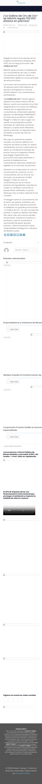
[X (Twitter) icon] (20, 777)
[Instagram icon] (24, 777)
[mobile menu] (2, 3)
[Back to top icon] (21, 763)
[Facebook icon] (18, 777)
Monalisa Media (23, 773)
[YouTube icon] (22, 777)
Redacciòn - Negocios (28, 25)
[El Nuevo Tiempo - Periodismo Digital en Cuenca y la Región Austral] (21, 2)
